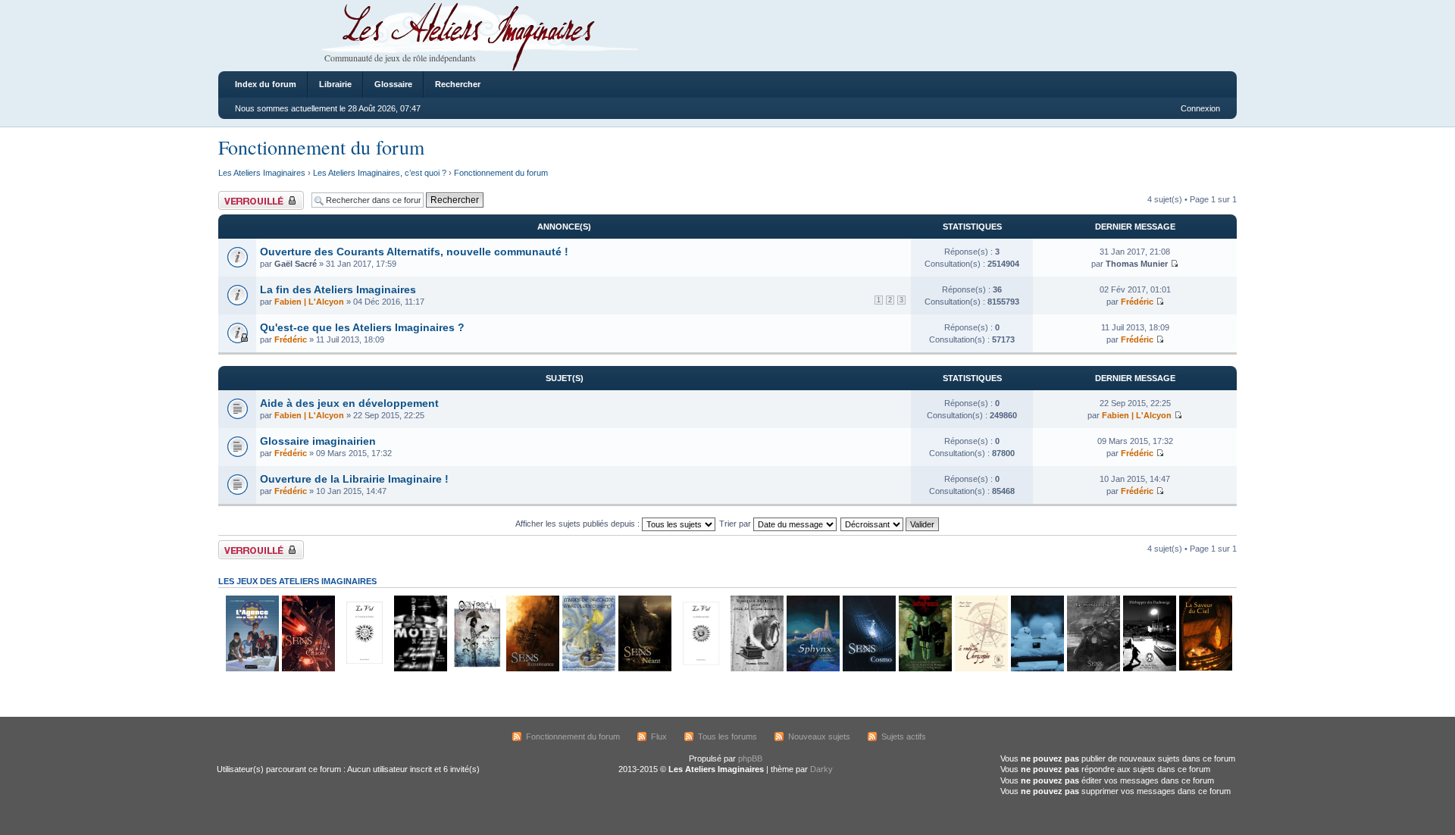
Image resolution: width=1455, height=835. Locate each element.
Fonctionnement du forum (321, 147)
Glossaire (393, 84)
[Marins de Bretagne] (588, 669)
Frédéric (1137, 301)
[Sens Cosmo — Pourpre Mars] (868, 669)
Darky (821, 769)
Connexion (1200, 108)
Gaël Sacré (295, 263)
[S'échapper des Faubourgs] (1149, 669)
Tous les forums (727, 736)
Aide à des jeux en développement (349, 403)
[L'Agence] (251, 669)
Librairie (335, 84)
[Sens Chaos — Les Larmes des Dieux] (307, 669)
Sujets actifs (903, 736)
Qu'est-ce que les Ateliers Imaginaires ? (362, 327)
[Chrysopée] (980, 669)
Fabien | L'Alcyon (309, 301)
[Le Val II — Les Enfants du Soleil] (700, 669)
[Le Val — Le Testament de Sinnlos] (363, 669)
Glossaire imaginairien (318, 441)
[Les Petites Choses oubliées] (1036, 669)
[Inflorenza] (924, 669)
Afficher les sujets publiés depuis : (578, 523)
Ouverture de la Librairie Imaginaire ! (354, 479)
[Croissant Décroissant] (890, 523)
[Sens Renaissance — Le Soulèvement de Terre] (532, 669)
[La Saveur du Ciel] (1205, 669)
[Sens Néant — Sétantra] (644, 669)
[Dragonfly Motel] (420, 669)
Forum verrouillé (248, 195)
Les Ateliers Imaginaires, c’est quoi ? (379, 172)
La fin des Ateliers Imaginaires (338, 289)
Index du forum (265, 84)
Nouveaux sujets (819, 736)
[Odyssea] (476, 669)
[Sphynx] (812, 669)
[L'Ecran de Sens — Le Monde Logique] (1092, 669)
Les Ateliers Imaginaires (261, 172)
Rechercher (457, 84)
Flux (659, 736)
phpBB (750, 758)
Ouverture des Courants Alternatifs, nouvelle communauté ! (414, 251)
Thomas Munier (1137, 263)
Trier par (736, 523)
